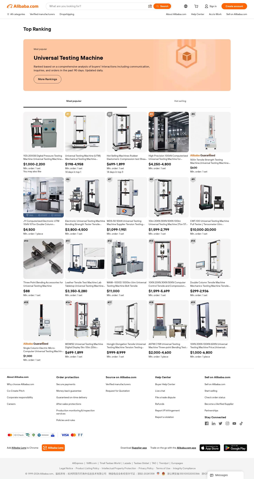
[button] (150, 6)
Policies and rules (65, 420)
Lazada (127, 463)
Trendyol (163, 463)
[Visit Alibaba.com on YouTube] (234, 423)
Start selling (211, 390)
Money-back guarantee (68, 390)
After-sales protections (68, 404)
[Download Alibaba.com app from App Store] (210, 447)
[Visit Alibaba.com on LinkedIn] (213, 423)
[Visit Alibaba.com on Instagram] (227, 423)
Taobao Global (141, 463)
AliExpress (77, 463)
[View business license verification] (158, 474)
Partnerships (211, 410)
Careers (11, 404)
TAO (154, 463)
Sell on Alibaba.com (215, 384)
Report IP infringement (167, 410)
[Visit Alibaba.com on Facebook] (207, 423)
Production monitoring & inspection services (75, 412)
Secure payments (65, 384)
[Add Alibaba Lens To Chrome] (53, 447)
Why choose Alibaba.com (20, 384)
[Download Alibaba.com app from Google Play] (235, 447)
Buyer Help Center (165, 384)
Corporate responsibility (20, 397)
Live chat (160, 390)
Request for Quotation (118, 390)
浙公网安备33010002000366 (183, 473)
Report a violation (164, 417)
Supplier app (139, 448)
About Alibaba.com (18, 377)
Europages (177, 463)
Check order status (215, 397)
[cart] (197, 6)
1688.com (91, 463)
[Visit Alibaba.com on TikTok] (241, 423)
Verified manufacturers (118, 384)
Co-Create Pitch (16, 390)
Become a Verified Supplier (219, 404)
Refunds (159, 404)
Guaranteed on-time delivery (71, 397)
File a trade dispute (165, 397)
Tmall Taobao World (110, 463)
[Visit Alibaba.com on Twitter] (220, 423)
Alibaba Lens (19, 448)
